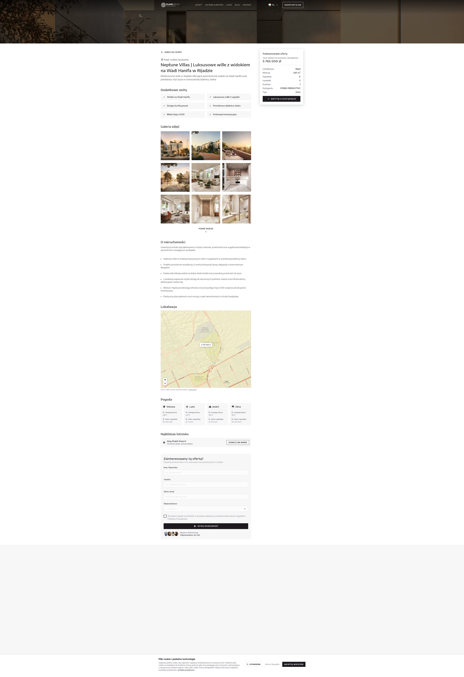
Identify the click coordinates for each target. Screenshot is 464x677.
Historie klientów (214, 5)
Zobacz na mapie (237, 442)
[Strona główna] (170, 5)
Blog (237, 5)
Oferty (198, 5)
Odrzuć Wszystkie (272, 664)
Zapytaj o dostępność (283, 99)
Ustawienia (255, 664)
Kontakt (247, 5)
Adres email (169, 492)
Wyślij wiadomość (208, 526)
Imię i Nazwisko (170, 467)
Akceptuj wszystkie (294, 664)
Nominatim (192, 389)
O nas (229, 5)
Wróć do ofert (173, 52)
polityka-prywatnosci (186, 670)
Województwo (170, 504)
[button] (206, 346)
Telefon (167, 479)
